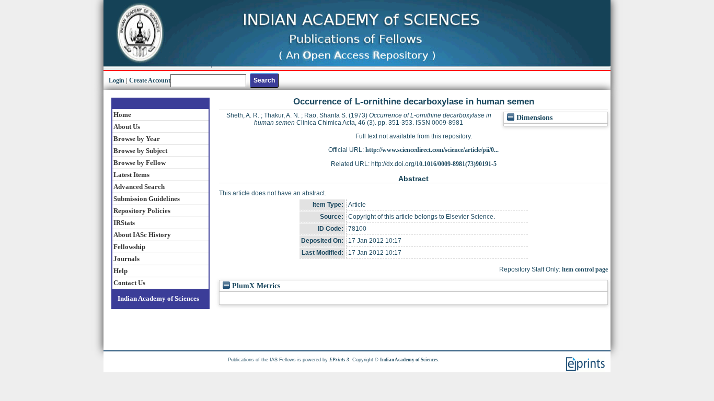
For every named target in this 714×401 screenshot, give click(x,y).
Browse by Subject (140, 151)
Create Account (149, 80)
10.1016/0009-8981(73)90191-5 (456, 164)
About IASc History (142, 235)
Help (120, 271)
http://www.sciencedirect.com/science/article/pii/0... (432, 150)
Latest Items (131, 175)
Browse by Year (136, 139)
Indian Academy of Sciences (158, 298)
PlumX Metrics (255, 286)
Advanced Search (139, 187)
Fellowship (129, 247)
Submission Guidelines (146, 199)
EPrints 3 (339, 359)
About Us (126, 127)
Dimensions (533, 118)
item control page (585, 269)
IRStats (124, 223)
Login (116, 80)
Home (122, 115)
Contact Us (129, 283)
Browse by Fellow (139, 163)
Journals (126, 259)
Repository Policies (141, 211)
